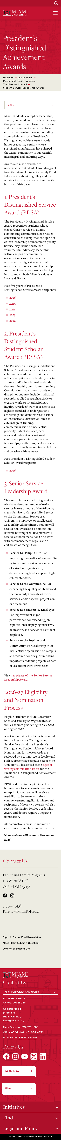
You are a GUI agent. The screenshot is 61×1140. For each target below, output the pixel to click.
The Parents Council (15, 84)
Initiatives (14, 1107)
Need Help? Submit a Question (21, 943)
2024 (12, 309)
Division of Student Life (16, 948)
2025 (12, 303)
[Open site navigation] (55, 13)
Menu (11, 105)
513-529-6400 (28, 1037)
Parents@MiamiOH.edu (21, 911)
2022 (12, 320)
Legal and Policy (20, 1128)
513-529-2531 (36, 1032)
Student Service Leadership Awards (24, 87)
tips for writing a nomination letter (28, 767)
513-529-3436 (12, 905)
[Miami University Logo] (15, 13)
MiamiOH (8, 77)
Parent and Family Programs (19, 81)
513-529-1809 (30, 1027)
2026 (12, 297)
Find (8, 1117)
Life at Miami (25, 77)
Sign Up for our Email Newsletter (22, 937)
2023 (12, 315)
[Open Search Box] (56, 3)
